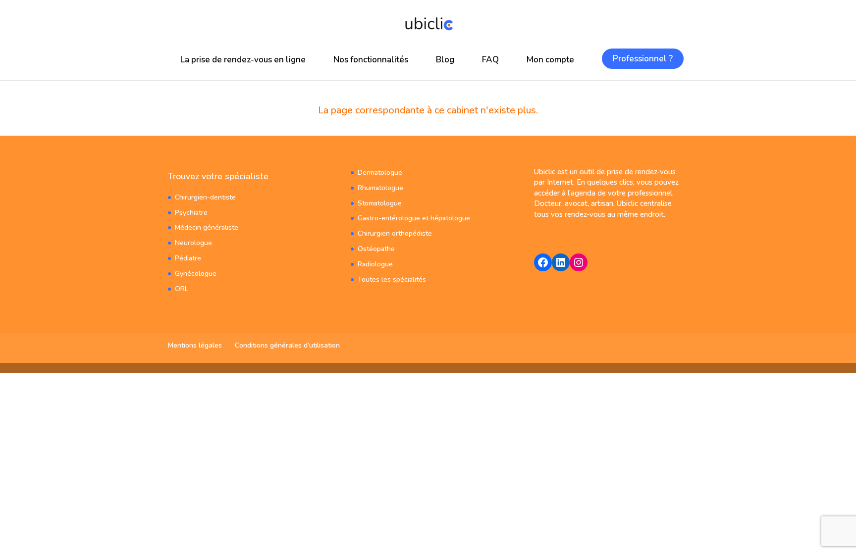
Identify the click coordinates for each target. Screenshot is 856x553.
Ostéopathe (376, 248)
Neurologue (193, 243)
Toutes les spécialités (392, 279)
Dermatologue (380, 172)
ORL (181, 289)
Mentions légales (195, 345)
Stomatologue (380, 203)
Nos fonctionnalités (370, 59)
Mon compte (550, 59)
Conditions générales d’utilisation (287, 345)
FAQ (490, 59)
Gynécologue (195, 273)
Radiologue (375, 264)
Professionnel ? (643, 58)
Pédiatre (188, 258)
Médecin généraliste (206, 227)
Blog (445, 59)
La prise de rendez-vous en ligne (243, 59)
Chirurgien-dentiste (205, 197)
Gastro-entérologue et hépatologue (414, 218)
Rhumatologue (380, 188)
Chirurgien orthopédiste (395, 233)
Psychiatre (191, 212)
